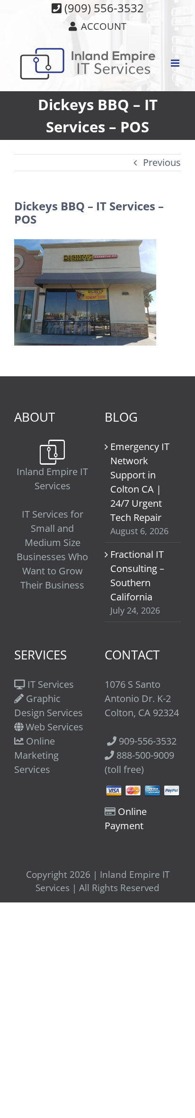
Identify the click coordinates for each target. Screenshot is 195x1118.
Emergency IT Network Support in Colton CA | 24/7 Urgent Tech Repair (139, 482)
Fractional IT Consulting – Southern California (137, 575)
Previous (162, 162)
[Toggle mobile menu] (176, 63)
